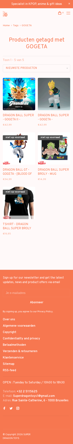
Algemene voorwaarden (19, 326)
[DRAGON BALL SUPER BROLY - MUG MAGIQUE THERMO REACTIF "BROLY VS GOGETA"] (54, 149)
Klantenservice (13, 358)
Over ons (9, 319)
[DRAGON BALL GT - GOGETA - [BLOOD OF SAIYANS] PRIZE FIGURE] (19, 149)
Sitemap (8, 364)
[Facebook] (4, 409)
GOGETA (27, 25)
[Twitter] (11, 409)
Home (6, 25)
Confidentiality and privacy (21, 339)
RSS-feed (9, 370)
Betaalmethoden (14, 345)
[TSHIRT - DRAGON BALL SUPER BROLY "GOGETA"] (19, 204)
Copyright (9, 332)
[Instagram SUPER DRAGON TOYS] (17, 409)
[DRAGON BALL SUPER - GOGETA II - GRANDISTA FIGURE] (19, 95)
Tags (16, 25)
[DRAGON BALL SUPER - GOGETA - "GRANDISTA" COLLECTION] (54, 95)
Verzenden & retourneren (20, 351)
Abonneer (36, 302)
